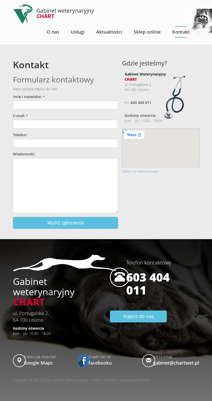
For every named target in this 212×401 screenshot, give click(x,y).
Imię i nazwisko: (29, 96)
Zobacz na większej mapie (140, 171)
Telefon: (20, 134)
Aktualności (109, 32)
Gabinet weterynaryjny (65, 13)
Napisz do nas (138, 316)
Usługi (78, 32)
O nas (53, 32)
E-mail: (20, 115)
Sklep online (147, 32)
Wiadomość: (24, 154)
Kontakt (181, 32)
